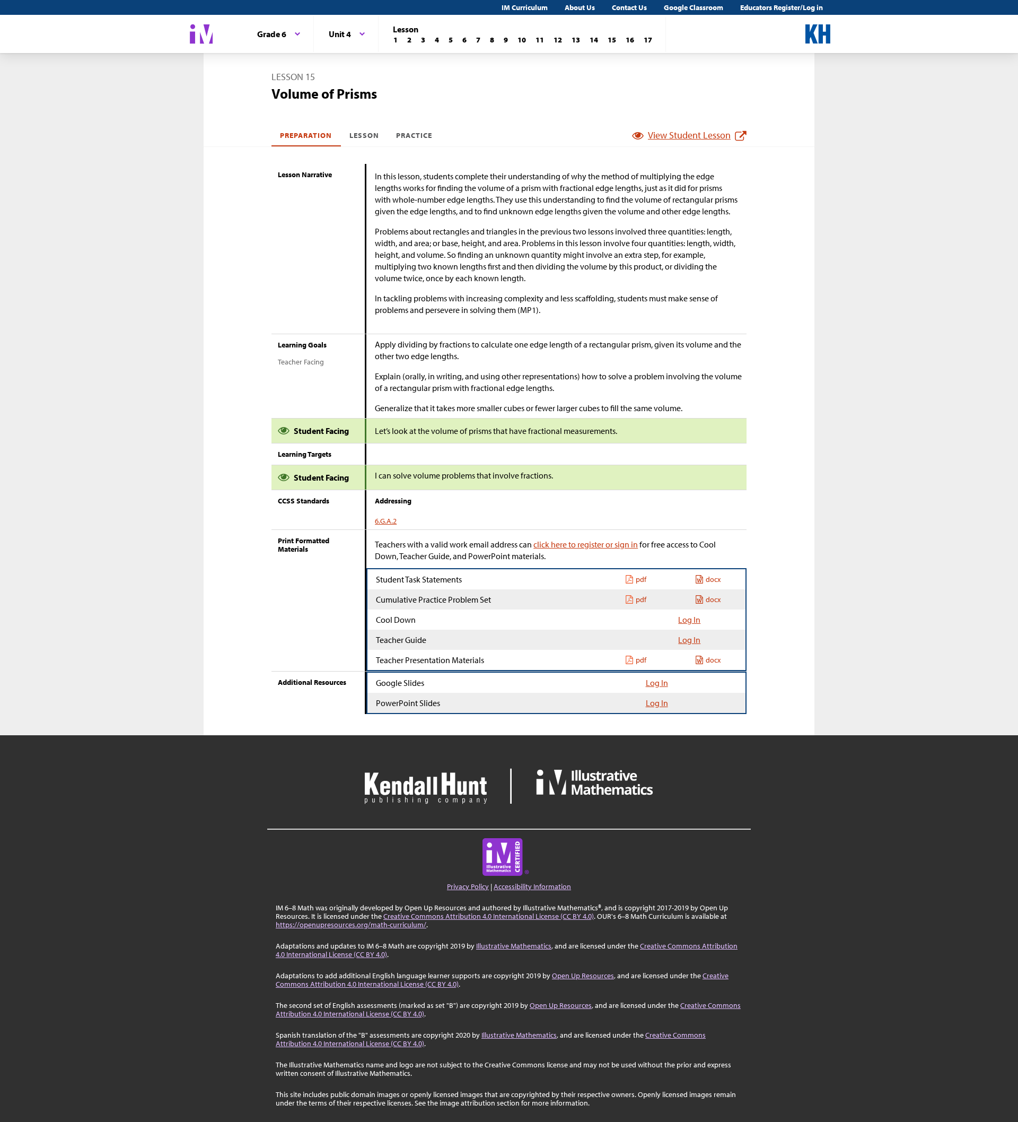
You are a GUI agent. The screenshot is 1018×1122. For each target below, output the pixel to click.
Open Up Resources (583, 975)
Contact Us (629, 7)
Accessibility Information (532, 886)
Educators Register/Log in (781, 7)
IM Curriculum (525, 7)
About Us (580, 7)
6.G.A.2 (386, 521)
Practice (414, 135)
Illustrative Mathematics (513, 946)
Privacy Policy (468, 886)
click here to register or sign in (585, 544)
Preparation (306, 135)
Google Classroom (693, 7)
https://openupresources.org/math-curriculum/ (351, 924)
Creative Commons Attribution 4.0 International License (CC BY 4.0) (488, 916)
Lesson (364, 135)
